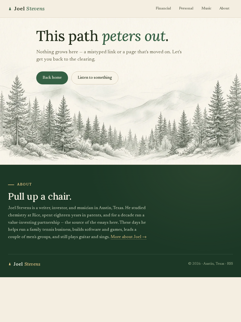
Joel (29, 8)
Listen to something (95, 78)
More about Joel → (129, 237)
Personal (186, 8)
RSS (230, 264)
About (224, 8)
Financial (163, 8)
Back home (52, 78)
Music (206, 8)
